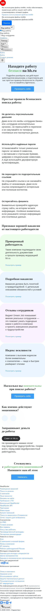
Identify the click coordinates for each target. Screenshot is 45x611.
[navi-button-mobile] (2, 60)
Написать (22, 477)
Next (13, 418)
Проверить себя (23, 89)
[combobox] (5, 607)
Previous (5, 418)
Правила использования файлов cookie (17, 19)
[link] (4, 46)
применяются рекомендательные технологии (20, 587)
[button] (2, 52)
